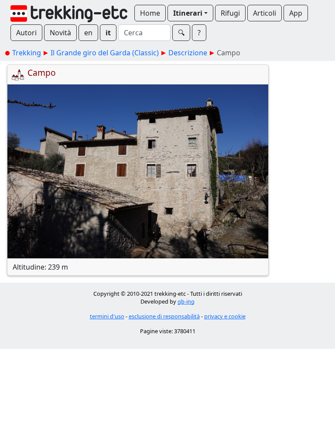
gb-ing (186, 301)
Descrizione (187, 52)
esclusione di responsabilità (164, 316)
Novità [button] (60, 32)
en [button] (88, 32)
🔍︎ (181, 32)
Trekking (26, 52)
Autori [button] (26, 32)
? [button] (199, 32)
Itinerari (187, 13)
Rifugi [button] (230, 13)
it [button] (108, 32)
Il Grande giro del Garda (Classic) (105, 52)
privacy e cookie (225, 316)
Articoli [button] (264, 13)
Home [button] (150, 13)
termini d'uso (107, 316)
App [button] (295, 13)
